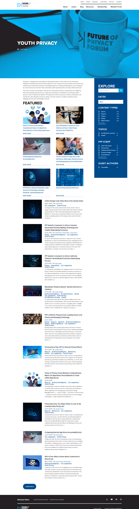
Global (47, 323)
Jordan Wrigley (59, 292)
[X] (107, 499)
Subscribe (103, 1)
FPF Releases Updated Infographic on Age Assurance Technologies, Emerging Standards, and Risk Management (36, 190)
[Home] (18, 49)
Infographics (55, 265)
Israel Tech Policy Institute (41, 499)
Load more (30, 486)
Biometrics (72, 351)
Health (76, 294)
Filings (47, 234)
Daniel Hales (59, 203)
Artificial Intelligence (58, 234)
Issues (74, 7)
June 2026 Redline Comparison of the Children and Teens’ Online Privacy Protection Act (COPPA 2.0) (67, 128)
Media (82, 1)
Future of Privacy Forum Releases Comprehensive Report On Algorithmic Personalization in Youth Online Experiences (36, 128)
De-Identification (67, 294)
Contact (111, 1)
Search (119, 1)
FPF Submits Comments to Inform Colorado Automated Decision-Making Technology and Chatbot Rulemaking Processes (61, 227)
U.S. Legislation (50, 205)
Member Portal (116, 7)
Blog (81, 7)
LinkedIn (116, 499)
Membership (102, 7)
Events (88, 1)
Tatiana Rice (58, 232)
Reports (54, 322)
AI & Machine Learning (52, 297)
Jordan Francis (59, 349)
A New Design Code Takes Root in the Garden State (64, 201)
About (65, 7)
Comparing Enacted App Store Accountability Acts (63, 432)
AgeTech (61, 322)
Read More (27, 133)
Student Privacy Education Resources (67, 188)
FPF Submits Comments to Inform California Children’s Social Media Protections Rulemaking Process (62, 258)
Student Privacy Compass (57, 499)
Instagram (121, 499)
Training (95, 1)
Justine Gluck (73, 232)
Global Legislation (57, 323)
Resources (90, 7)
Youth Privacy (61, 205)
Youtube (112, 499)
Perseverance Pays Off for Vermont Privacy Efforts (63, 347)
